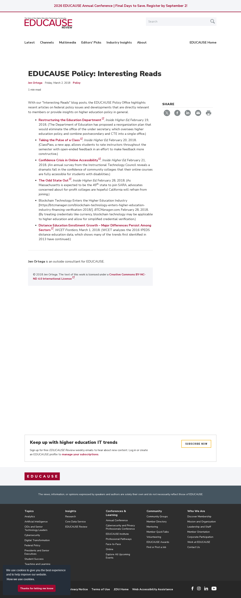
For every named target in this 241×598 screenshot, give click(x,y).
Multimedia (67, 42)
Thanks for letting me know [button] (36, 588)
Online (109, 549)
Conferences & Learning (116, 513)
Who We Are (196, 511)
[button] (187, 590)
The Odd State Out (53, 180)
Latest (30, 42)
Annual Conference (117, 520)
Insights (70, 511)
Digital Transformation (37, 540)
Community (154, 511)
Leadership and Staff (199, 526)
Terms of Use (100, 589)
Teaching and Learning (37, 564)
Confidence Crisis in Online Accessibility (68, 160)
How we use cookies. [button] (21, 579)
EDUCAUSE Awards (158, 542)
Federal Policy (32, 545)
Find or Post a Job (156, 547)
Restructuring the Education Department (70, 120)
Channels (47, 42)
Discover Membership (199, 516)
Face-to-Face (113, 544)
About (142, 42)
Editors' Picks (91, 42)
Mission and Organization (201, 521)
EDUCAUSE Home (203, 42)
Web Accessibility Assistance (152, 589)
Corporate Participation (200, 537)
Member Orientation (198, 532)
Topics (29, 511)
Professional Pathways (119, 539)
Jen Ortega (35, 83)
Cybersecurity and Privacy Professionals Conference (120, 527)
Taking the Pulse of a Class (59, 140)
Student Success (34, 559)
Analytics (30, 516)
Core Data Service (75, 521)
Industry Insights (119, 42)
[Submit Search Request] (212, 21)
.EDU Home (121, 589)
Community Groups (157, 516)
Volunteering (154, 537)
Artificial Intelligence (36, 521)
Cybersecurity (32, 535)
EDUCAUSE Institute (117, 534)
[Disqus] (90, 345)
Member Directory (157, 521)
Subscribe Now (196, 443)
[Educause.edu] (42, 476)
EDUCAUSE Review (76, 526)
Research (70, 516)
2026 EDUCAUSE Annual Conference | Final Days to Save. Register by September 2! (120, 6)
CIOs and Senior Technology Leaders (36, 528)
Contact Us (193, 547)
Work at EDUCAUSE (198, 542)
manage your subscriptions (80, 454)
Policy (76, 83)
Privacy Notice (78, 589)
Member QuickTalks (158, 532)
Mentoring (152, 526)
